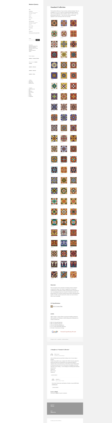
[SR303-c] (73, 264)
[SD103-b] (64, 54)
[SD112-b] (64, 149)
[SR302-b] (64, 253)
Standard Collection (32, 50)
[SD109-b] (64, 117)
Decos (30, 19)
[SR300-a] (54, 232)
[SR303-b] (64, 264)
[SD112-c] (73, 149)
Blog (29, 9)
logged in (57, 393)
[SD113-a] (54, 159)
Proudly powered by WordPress (56, 420)
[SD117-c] (73, 201)
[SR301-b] (64, 243)
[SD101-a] (54, 33)
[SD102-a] (54, 44)
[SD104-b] (64, 65)
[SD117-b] (64, 201)
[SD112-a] (54, 149)
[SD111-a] (54, 138)
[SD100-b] (64, 23)
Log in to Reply (54, 375)
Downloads (31, 27)
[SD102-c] (73, 44)
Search (30, 38)
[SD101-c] (73, 33)
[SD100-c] (73, 23)
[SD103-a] (54, 54)
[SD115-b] (64, 180)
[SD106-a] (54, 86)
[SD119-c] (73, 222)
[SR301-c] (73, 243)
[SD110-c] (73, 128)
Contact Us (34, 32)
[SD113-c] (73, 159)
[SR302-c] (73, 253)
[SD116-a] (54, 190)
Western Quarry (33, 4)
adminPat (30, 58)
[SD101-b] (64, 33)
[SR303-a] (54, 264)
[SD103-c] (73, 54)
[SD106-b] (64, 86)
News (30, 93)
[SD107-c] (73, 96)
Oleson (30, 51)
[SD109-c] (73, 117)
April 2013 (30, 81)
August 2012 (31, 82)
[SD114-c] (73, 170)
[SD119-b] (64, 222)
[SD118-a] (54, 211)
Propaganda (31, 96)
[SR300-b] (64, 232)
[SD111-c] (73, 138)
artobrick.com (54, 384)
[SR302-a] (54, 253)
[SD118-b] (64, 211)
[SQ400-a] (54, 274)
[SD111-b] (64, 138)
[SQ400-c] (73, 274)
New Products (31, 92)
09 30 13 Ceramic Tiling (57, 306)
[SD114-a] (54, 170)
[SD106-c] (73, 86)
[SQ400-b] (64, 274)
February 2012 (31, 83)
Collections (33, 13)
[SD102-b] (64, 44)
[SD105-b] (64, 75)
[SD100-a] (54, 23)
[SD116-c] (73, 190)
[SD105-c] (73, 75)
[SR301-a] (54, 243)
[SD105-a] (54, 75)
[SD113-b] (64, 159)
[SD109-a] (54, 117)
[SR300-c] (73, 232)
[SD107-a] (54, 96)
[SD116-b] (64, 190)
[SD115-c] (73, 180)
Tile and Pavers (33, 23)
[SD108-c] (73, 107)
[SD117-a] (54, 201)
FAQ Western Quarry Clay (33, 46)
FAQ (29, 29)
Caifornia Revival (32, 89)
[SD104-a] (54, 65)
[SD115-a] (54, 180)
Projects (30, 95)
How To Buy (31, 26)
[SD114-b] (64, 170)
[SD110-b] (64, 128)
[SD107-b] (64, 96)
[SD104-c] (73, 65)
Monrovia (30, 17)
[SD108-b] (64, 107)
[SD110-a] (54, 128)
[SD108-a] (54, 107)
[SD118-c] (73, 211)
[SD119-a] (54, 222)
